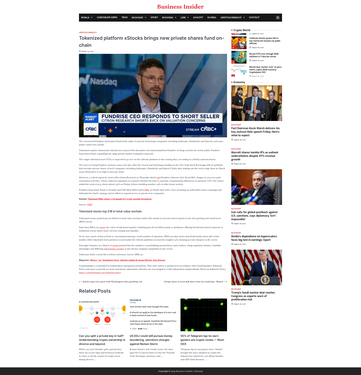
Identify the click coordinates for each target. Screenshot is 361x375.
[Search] (278, 18)
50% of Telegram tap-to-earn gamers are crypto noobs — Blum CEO (202, 340)
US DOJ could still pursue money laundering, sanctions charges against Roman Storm (151, 340)
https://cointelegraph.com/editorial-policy (100, 272)
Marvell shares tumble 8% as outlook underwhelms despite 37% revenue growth (254, 156)
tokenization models (114, 248)
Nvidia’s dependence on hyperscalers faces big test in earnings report (254, 238)
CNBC (146, 189)
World (85, 17)
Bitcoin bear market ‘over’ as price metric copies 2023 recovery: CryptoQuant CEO (265, 70)
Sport (154, 17)
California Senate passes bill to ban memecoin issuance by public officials (264, 41)
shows (102, 227)
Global (211, 17)
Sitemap (199, 371)
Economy (137, 17)
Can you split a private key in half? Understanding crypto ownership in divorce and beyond (102, 340)
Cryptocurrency (231, 17)
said (159, 177)
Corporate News (107, 17)
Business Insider (180, 6)
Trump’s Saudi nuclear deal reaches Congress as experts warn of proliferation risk (253, 296)
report (116, 245)
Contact (254, 17)
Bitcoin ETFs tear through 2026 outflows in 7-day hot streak (264, 55)
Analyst (198, 17)
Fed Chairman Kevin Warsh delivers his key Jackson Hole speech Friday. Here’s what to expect (255, 132)
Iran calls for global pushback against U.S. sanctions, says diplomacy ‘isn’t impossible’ (254, 216)
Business (167, 17)
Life (183, 17)
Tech (124, 17)
